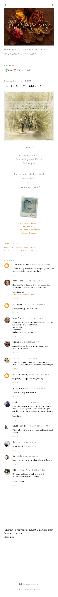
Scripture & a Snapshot (29, 223)
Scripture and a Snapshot (14, 251)
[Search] (52, 4)
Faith (12, 247)
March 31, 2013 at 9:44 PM (29, 402)
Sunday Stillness (29, 233)
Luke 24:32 (19, 247)
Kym (14, 442)
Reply (15, 275)
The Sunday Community (29, 229)
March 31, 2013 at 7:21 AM (33, 281)
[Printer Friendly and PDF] (17, 71)
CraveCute (17, 456)
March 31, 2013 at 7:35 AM (35, 304)
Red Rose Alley (19, 470)
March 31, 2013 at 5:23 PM (39, 375)
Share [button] (6, 243)
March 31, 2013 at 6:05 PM (35, 388)
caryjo (15, 402)
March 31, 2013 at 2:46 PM (30, 342)
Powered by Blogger (31, 584)
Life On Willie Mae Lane (23, 294)
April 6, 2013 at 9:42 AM (37, 470)
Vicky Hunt (17, 281)
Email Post (15, 243)
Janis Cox (16, 318)
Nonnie (15, 342)
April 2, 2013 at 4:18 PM (32, 456)
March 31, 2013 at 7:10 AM (40, 265)
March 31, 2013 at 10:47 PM (39, 426)
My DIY (24, 54)
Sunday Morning (31, 251)
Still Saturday (29, 226)
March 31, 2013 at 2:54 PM (27, 358)
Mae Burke (36, 589)
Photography (29, 247)
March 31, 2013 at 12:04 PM (32, 318)
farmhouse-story (20, 374)
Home (7, 54)
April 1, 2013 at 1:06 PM (27, 442)
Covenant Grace (20, 426)
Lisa (14, 358)
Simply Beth (18, 304)
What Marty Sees (20, 264)
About (15, 54)
